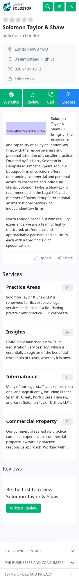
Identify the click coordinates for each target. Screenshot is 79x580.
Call (50, 102)
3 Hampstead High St (34, 59)
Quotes (68, 102)
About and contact (22, 550)
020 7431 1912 (28, 69)
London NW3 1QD (31, 49)
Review (32, 102)
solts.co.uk (25, 79)
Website (11, 102)
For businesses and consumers (33, 562)
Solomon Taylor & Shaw (33, 27)
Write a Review (23, 508)
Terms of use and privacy (28, 574)
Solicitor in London (21, 35)
